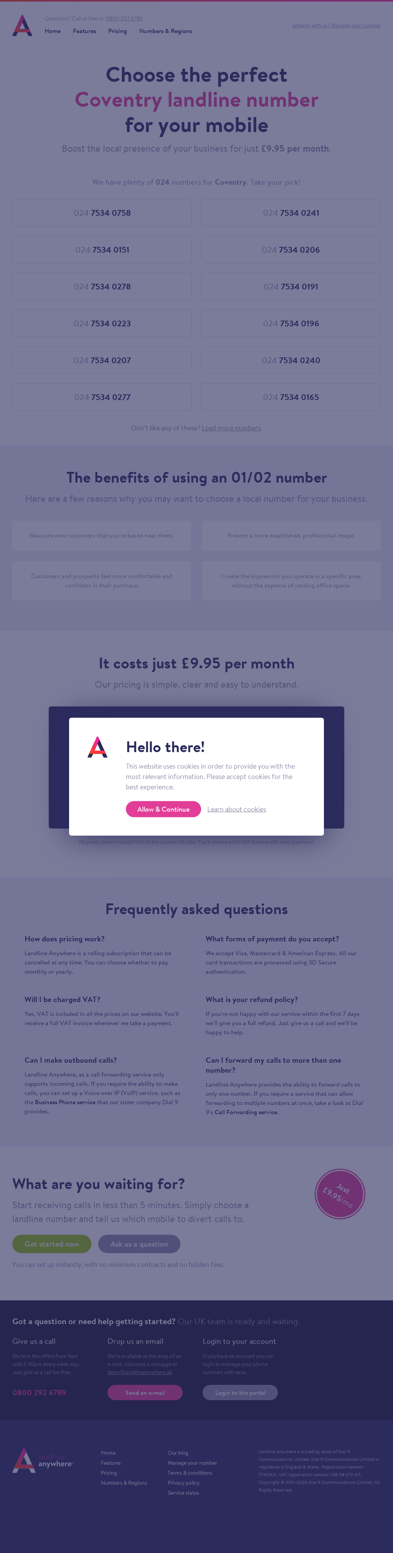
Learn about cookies (236, 809)
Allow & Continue (163, 809)
